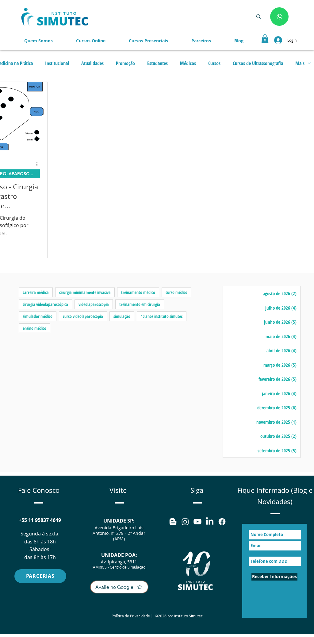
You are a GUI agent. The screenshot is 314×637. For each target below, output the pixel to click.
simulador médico (37, 316)
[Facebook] (222, 521)
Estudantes (157, 63)
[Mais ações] (39, 164)
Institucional (57, 63)
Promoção (125, 63)
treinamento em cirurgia (139, 304)
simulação (121, 316)
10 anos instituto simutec (161, 316)
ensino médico (34, 328)
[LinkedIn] (209, 521)
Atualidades (92, 63)
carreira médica (36, 292)
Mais (299, 63)
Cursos (214, 63)
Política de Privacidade (131, 615)
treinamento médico (138, 292)
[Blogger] (173, 521)
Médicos (188, 63)
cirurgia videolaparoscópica (45, 304)
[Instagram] (185, 521)
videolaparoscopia (93, 304)
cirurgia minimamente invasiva (85, 292)
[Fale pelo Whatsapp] (279, 16)
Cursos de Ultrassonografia (258, 63)
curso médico (176, 292)
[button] (201, 41)
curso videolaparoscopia (83, 316)
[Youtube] (197, 521)
